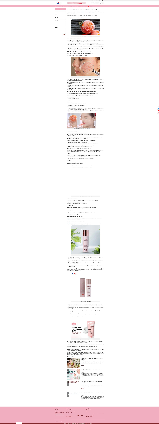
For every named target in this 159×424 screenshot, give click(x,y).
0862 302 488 (97, 2)
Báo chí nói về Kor (73, 6)
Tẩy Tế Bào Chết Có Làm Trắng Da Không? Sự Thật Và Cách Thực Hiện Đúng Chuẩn (92, 370)
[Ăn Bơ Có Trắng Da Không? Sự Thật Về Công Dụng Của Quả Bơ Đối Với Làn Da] (73, 367)
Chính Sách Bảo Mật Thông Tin (70, 411)
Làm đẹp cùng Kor (80, 6)
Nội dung (56, 27)
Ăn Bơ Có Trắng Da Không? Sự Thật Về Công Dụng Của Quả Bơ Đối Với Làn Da (92, 359)
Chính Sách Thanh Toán (69, 416)
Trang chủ (57, 6)
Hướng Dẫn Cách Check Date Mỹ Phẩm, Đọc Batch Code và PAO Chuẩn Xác (91, 382)
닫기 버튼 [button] (93, 423)
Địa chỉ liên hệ (57, 20)
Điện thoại (56, 17)
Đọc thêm (82, 365)
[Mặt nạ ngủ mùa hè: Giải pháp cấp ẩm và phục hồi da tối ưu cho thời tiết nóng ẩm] (73, 393)
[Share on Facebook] (77, 415)
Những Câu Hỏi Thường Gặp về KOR (59, 413)
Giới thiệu (92, 0)
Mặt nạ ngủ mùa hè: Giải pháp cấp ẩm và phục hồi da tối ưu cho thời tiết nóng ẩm (92, 393)
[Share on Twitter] (78, 415)
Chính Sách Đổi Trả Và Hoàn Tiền (70, 414)
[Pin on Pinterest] (81, 415)
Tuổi (55, 14)
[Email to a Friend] (80, 415)
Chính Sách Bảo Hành (69, 412)
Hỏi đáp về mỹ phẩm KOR (98, 0)
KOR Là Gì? (56, 409)
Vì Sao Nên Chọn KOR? (58, 411)
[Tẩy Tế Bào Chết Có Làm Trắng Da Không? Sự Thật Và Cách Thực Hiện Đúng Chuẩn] (73, 379)
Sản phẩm (66, 6)
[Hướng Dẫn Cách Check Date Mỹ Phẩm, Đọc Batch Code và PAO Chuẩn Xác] (73, 382)
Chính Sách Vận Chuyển (69, 409)
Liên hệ (103, 0)
